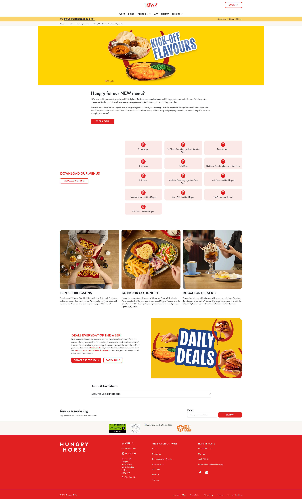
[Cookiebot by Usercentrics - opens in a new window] (69, 22)
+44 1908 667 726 (129, 448)
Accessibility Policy (179, 495)
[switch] (121, 22)
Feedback (155, 474)
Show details (176, 22)
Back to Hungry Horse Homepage (210, 464)
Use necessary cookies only (228, 14)
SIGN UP (230, 414)
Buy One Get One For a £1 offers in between (91, 350)
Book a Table (102, 121)
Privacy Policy (208, 495)
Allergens (155, 480)
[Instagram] (207, 472)
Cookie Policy (194, 495)
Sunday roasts (95, 347)
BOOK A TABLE (113, 360)
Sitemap (220, 495)
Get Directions (127, 477)
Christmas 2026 (158, 464)
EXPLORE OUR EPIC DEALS (86, 360)
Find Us (155, 448)
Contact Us (156, 454)
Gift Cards (156, 469)
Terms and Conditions (235, 495)
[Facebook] (200, 472)
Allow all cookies (228, 6)
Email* (190, 410)
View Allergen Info (74, 180)
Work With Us (203, 459)
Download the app (205, 448)
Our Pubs (202, 454)
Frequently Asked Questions (162, 459)
